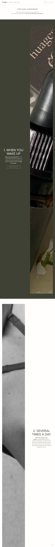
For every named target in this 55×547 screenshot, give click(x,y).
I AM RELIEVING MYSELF (13, 166)
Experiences (11, 2)
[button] (48, 2)
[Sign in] (50, 2)
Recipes (15, 2)
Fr (44, 2)
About (18, 2)
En (45, 2)
